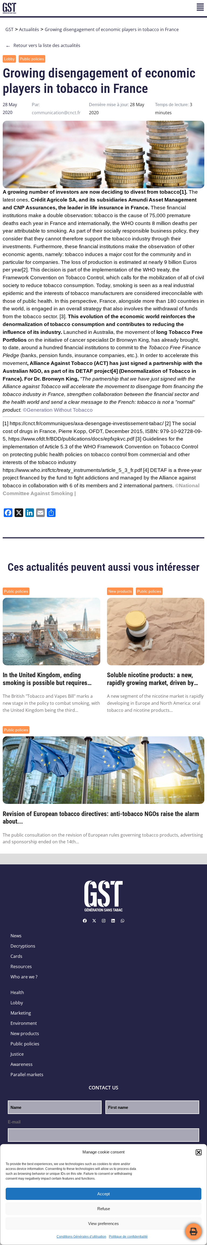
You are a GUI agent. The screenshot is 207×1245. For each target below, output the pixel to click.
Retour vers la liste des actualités (42, 45)
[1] (183, 192)
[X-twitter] (94, 921)
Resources (21, 966)
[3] (62, 316)
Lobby (9, 59)
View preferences (103, 1223)
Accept (103, 1194)
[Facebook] (85, 921)
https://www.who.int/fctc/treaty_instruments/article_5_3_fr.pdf (72, 470)
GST (9, 29)
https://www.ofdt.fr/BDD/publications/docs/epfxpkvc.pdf (71, 439)
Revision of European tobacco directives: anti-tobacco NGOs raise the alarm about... (101, 817)
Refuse (103, 1208)
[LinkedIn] (113, 921)
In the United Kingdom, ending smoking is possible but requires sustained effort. (45, 679)
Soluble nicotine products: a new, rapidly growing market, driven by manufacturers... (150, 679)
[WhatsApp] (122, 921)
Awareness (22, 1064)
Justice (17, 1054)
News (16, 936)
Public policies (32, 59)
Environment (24, 1023)
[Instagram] (103, 921)
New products (120, 591)
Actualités (29, 29)
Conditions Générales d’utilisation (81, 1237)
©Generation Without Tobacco (58, 410)
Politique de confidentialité (128, 1237)
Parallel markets (27, 1075)
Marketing (21, 1013)
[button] (198, 1152)
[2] (24, 270)
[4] (115, 371)
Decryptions (23, 946)
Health (17, 992)
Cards (16, 956)
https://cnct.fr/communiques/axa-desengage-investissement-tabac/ (87, 423)
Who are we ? (24, 977)
